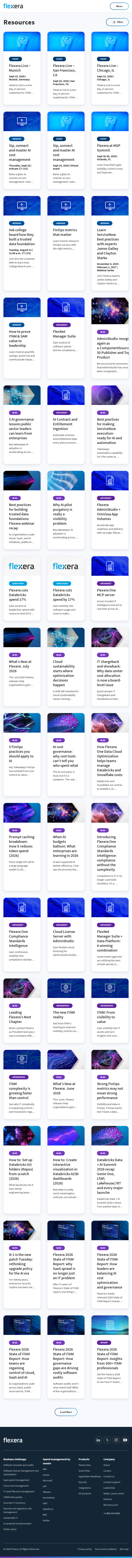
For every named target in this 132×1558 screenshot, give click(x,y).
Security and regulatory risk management (17, 1510)
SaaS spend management (16, 1480)
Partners (107, 1499)
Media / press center (113, 1493)
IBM (45, 1469)
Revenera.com (110, 1504)
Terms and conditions (106, 1549)
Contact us (108, 1476)
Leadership (109, 1487)
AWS (45, 1503)
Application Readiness (90, 1476)
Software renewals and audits (18, 1465)
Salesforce (48, 1509)
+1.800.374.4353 (111, 1513)
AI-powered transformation (17, 1523)
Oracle (46, 1474)
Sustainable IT (10, 1517)
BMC (45, 1514)
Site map (124, 1549)
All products (85, 1493)
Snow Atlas (84, 1470)
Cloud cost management (16, 1485)
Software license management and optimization (21, 1472)
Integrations (85, 1487)
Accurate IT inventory (14, 1502)
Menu (119, 6)
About (106, 1465)
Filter (120, 22)
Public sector (10, 1529)
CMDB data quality (12, 1497)
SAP (45, 1486)
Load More (66, 1412)
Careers (107, 1470)
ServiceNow (49, 1497)
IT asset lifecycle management (18, 1491)
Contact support (111, 1482)
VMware (47, 1491)
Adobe (46, 1520)
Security (83, 1482)
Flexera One (85, 1465)
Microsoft (47, 1480)
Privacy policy (85, 1549)
